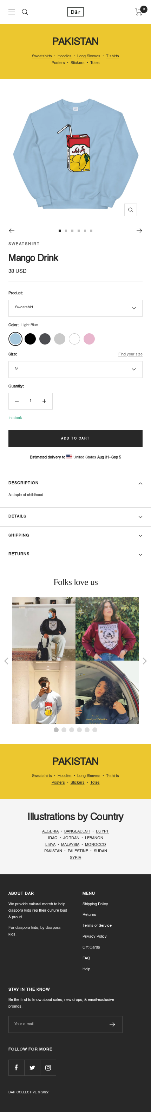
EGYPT (102, 832)
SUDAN (100, 851)
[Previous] (11, 230)
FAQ (86, 958)
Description (23, 483)
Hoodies (65, 56)
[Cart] (139, 11)
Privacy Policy (95, 937)
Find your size (130, 354)
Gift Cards (91, 948)
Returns (18, 554)
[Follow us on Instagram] (48, 1067)
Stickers (78, 63)
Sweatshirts (42, 56)
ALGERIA (50, 832)
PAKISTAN (53, 851)
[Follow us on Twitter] (32, 1067)
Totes (95, 63)
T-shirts (112, 56)
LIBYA (50, 845)
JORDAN (71, 838)
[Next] (140, 230)
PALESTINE (78, 851)
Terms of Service (97, 926)
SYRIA (75, 858)
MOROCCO (95, 845)
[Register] (113, 1024)
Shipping (18, 536)
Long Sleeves (88, 56)
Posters (58, 63)
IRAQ (53, 838)
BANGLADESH (77, 832)
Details (17, 517)
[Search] (25, 12)
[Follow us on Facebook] (16, 1067)
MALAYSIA (70, 845)
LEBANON (94, 838)
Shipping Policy (95, 904)
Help (86, 969)
